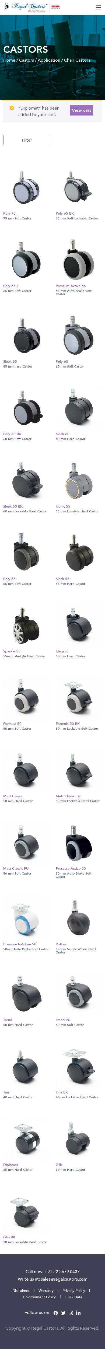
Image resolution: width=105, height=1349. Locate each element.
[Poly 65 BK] (79, 186)
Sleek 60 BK (13, 506)
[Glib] (79, 1138)
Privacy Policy (73, 1290)
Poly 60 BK (12, 434)
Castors (26, 60)
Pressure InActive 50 (19, 944)
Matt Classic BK (68, 796)
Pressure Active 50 (71, 868)
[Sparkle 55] (26, 624)
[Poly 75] (26, 186)
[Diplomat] (26, 1138)
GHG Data (73, 1297)
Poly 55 (9, 579)
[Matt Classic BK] (79, 769)
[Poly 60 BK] (26, 407)
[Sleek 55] (79, 552)
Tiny (6, 1092)
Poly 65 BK (65, 213)
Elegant (62, 651)
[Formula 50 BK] (79, 697)
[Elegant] (79, 624)
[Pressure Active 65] (79, 259)
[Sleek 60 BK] (26, 479)
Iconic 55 (63, 506)
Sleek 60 (62, 434)
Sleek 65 (10, 361)
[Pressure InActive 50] (26, 917)
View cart (81, 110)
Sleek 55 (62, 579)
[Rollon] (79, 917)
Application (49, 60)
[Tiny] (26, 1065)
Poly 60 (62, 361)
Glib (59, 1165)
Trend (7, 1020)
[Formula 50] (26, 697)
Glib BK (9, 1237)
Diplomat (10, 1165)
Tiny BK (62, 1092)
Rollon (61, 944)
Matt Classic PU (16, 868)
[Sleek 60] (79, 407)
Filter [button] (27, 140)
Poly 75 (9, 213)
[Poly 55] (26, 552)
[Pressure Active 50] (79, 841)
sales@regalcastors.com (64, 1278)
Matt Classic (13, 796)
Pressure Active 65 (71, 286)
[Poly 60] (79, 334)
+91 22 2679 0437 (62, 1271)
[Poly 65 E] (26, 259)
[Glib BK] (26, 1210)
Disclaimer (21, 1290)
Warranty (46, 1290)
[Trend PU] (79, 993)
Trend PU (63, 1020)
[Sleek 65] (26, 334)
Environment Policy (39, 1297)
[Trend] (26, 993)
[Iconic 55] (79, 479)
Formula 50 (12, 723)
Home (9, 60)
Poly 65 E (11, 286)
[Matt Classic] (26, 769)
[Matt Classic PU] (26, 841)
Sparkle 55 (11, 651)
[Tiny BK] (79, 1065)
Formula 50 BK (68, 723)
